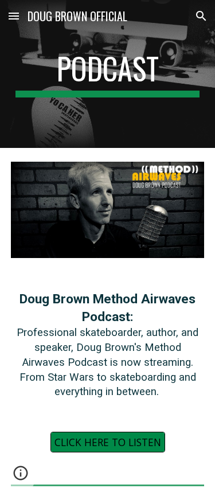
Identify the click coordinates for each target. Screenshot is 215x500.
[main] (108, 74)
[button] (14, 16)
